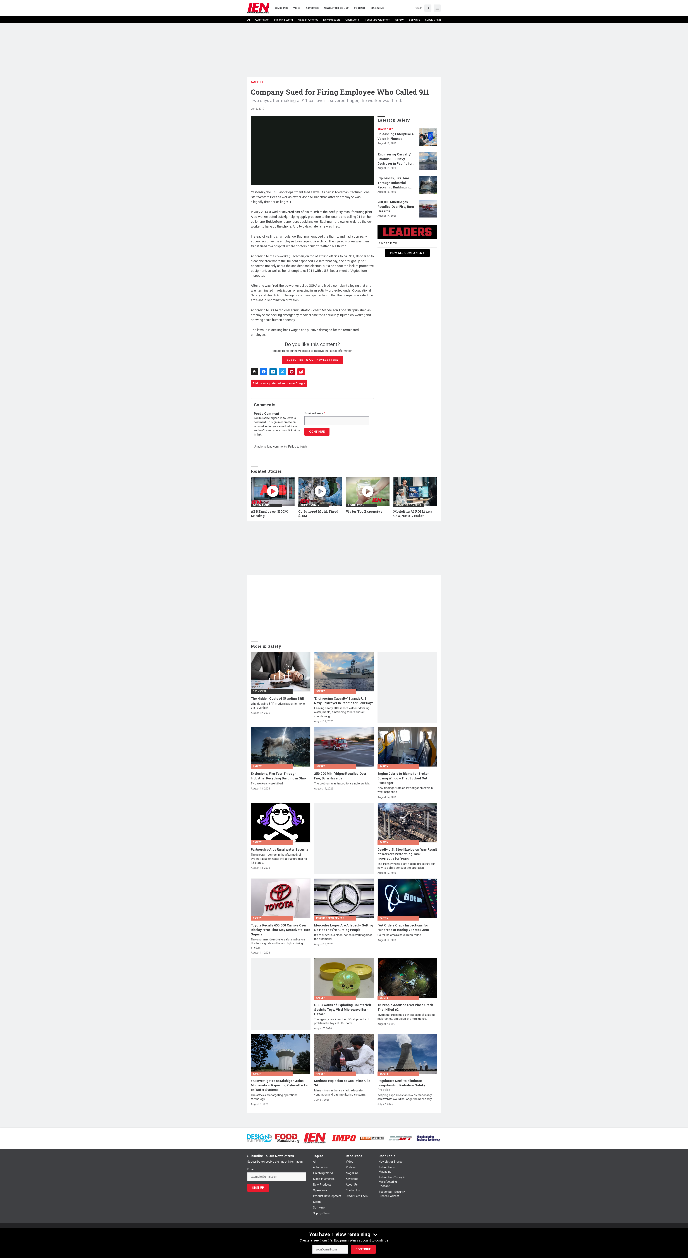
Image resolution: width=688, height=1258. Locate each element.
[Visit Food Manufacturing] (287, 1138)
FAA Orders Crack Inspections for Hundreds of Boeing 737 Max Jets (403, 927)
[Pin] (291, 371)
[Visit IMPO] (344, 1138)
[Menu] (437, 8)
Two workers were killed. (267, 783)
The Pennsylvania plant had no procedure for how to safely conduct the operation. (406, 865)
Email (250, 1169)
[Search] (427, 8)
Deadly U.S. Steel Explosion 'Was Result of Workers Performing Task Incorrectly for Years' (407, 854)
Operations (261, 505)
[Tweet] (282, 371)
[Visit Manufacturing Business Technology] (428, 1138)
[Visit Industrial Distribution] (372, 1138)
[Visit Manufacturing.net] (400, 1138)
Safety (257, 82)
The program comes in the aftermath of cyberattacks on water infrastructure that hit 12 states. (279, 858)
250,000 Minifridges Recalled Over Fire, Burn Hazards (396, 206)
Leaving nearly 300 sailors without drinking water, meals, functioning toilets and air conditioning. (341, 712)
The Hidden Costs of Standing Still (277, 698)
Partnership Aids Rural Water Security (279, 849)
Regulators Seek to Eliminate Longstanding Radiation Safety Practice (401, 1085)
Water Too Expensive (364, 511)
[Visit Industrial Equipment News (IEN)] (315, 1138)
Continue (363, 1249)
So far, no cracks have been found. (400, 935)
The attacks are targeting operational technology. (274, 1097)
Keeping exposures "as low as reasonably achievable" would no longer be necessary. (405, 1097)
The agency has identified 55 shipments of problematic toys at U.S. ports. (341, 1021)
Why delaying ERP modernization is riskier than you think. (278, 705)
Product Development (330, 918)
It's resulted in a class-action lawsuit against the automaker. (343, 937)
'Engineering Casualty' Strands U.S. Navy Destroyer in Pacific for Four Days (395, 159)
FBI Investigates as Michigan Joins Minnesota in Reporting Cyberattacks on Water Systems (279, 1085)
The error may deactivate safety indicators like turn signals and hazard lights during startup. (278, 943)
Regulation (356, 505)
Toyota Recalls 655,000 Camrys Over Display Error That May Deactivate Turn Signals (280, 929)
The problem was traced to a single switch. (342, 783)
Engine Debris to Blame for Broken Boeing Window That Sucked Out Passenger (403, 778)
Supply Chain (309, 505)
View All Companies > (407, 253)
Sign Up (258, 1187)
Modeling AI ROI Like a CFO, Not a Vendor (413, 513)
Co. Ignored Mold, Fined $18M (318, 513)
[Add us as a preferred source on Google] (301, 371)
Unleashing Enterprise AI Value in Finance (396, 136)
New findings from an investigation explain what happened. (405, 790)
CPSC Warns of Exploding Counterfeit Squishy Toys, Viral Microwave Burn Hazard (342, 1009)
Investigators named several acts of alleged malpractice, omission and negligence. (406, 1016)
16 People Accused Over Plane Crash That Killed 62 (405, 1007)
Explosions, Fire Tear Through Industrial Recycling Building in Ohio (393, 183)
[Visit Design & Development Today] (259, 1138)
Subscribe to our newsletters (312, 359)
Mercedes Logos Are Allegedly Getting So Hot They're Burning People (343, 927)
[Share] (263, 371)
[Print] (254, 371)
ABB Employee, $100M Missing (269, 513)
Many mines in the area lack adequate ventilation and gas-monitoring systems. (340, 1092)
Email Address (314, 413)
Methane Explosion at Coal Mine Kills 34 (342, 1083)
